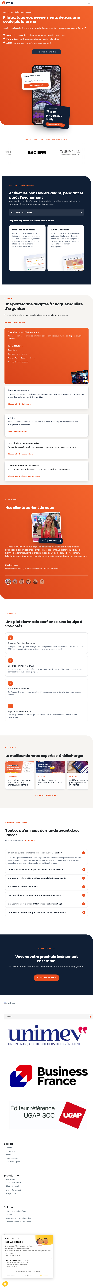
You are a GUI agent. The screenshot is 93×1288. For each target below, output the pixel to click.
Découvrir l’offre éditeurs (18, 404)
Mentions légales (13, 1162)
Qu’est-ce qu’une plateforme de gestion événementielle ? (35, 853)
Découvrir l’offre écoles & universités (23, 476)
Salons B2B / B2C (15, 346)
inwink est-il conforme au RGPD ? (23, 887)
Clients (9, 1148)
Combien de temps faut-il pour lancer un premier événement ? (37, 912)
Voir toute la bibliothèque (45, 795)
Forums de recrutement (18, 362)
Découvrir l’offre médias (18, 432)
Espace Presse (12, 1158)
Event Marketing (60, 229)
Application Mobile (13, 1182)
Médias (9, 1215)
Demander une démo (46, 978)
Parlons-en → (29, 840)
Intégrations (11, 1193)
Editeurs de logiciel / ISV (16, 1211)
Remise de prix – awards (18, 354)
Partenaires (11, 1151)
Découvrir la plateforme (14, 322)
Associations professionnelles (18, 1218)
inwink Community (14, 1190)
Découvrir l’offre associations (20, 454)
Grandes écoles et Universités (18, 1222)
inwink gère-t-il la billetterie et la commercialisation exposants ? (37, 878)
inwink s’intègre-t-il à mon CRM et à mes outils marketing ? (35, 904)
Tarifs (8, 1155)
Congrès (11, 350)
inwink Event (11, 1179)
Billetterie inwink (12, 1186)
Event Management (23, 229)
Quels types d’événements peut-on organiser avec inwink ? (35, 869)
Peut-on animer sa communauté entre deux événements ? (35, 895)
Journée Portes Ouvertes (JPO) (20, 358)
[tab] (8, 581)
